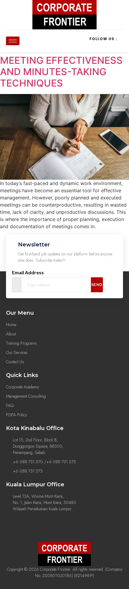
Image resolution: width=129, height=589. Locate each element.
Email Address (28, 272)
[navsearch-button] (38, 40)
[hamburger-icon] (13, 41)
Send (97, 284)
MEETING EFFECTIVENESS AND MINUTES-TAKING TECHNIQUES (61, 71)
